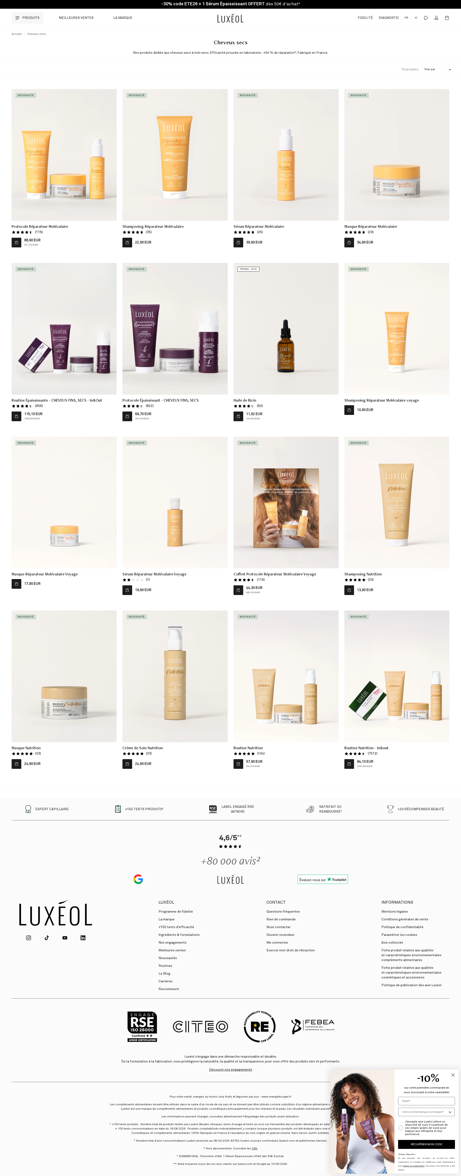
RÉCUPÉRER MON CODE (426, 1144)
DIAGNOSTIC (389, 18)
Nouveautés (168, 958)
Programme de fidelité (176, 911)
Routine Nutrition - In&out (366, 748)
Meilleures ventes (76, 18)
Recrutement (169, 989)
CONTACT (276, 902)
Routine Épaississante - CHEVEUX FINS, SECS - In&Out (57, 401)
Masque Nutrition (26, 748)
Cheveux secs (36, 34)
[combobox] (425, 1112)
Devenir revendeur (280, 935)
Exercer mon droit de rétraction (290, 950)
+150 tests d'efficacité (176, 927)
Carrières (166, 981)
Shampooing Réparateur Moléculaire (153, 227)
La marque (122, 18)
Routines (165, 966)
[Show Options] (450, 1112)
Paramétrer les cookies (399, 935)
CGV (254, 1148)
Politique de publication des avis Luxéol (411, 985)
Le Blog (164, 973)
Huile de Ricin (245, 401)
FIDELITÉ (365, 18)
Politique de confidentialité (402, 927)
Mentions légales (394, 911)
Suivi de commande (281, 919)
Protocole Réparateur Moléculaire (40, 227)
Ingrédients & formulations (179, 935)
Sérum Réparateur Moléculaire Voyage (154, 575)
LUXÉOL (166, 902)
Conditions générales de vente (404, 919)
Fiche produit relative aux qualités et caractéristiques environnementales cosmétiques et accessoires (411, 972)
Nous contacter (278, 927)
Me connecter (277, 942)
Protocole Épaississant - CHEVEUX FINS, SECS (160, 401)
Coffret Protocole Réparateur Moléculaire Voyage (275, 575)
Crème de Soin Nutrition (142, 748)
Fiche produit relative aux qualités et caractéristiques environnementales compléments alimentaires (411, 955)
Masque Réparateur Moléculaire (370, 227)
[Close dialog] (453, 1075)
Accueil (17, 34)
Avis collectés (392, 942)
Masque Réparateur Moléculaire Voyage (45, 575)
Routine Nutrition (248, 748)
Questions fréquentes (283, 911)
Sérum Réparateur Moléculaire (259, 227)
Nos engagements (173, 942)
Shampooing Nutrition (363, 575)
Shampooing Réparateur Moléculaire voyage (381, 401)
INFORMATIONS (397, 902)
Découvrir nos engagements (230, 1069)
